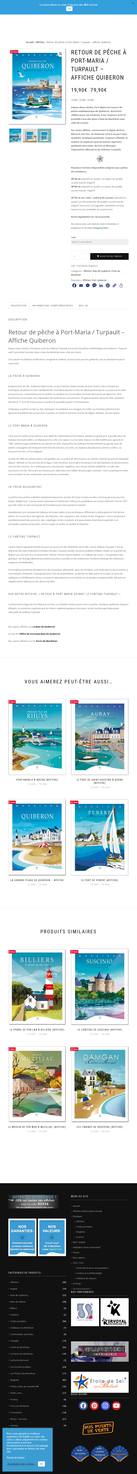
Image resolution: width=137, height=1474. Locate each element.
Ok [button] (41, 1464)
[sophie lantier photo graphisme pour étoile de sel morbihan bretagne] (85, 1311)
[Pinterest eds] (94, 1405)
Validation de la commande (86, 1247)
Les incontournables (20, 1366)
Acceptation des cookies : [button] (22, 1464)
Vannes (14, 1425)
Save (15, 52)
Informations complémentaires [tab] (52, 305)
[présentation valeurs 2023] (52, 1237)
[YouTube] (116, 1405)
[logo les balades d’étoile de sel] (100, 1382)
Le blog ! (77, 1283)
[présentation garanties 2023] (22, 1237)
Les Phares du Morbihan (22, 1373)
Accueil (30, 42)
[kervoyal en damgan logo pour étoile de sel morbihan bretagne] (115, 1311)
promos (80, 1236)
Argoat (13, 1288)
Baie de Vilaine (17, 1301)
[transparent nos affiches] (80, 1453)
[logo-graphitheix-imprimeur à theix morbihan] (100, 1351)
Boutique (77, 1216)
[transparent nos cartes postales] (100, 1453)
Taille (73, 237)
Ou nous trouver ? (82, 1288)
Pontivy (14, 1399)
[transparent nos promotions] (119, 1453)
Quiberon (102, 280)
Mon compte (79, 1242)
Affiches (40, 42)
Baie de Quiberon (102, 270)
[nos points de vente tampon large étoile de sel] (96, 1427)
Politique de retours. (86, 1278)
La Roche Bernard (19, 1360)
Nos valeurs (79, 1257)
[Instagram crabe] (105, 1405)
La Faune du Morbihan (21, 1353)
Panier (76, 1252)
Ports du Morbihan (19, 1405)
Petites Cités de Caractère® (24, 1386)
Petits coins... (16, 1392)
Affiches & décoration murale (87, 1211)
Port (94, 280)
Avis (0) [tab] (83, 305)
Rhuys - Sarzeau (18, 1418)
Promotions (16, 1412)
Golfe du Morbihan (20, 1347)
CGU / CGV (78, 1262)
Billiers (13, 1308)
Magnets (14, 1379)
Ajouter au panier (111, 256)
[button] (60, 54)
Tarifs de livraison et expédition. (92, 1267)
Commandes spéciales (21, 1334)
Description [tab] (19, 305)
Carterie (14, 1314)
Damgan (14, 1340)
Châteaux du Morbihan (22, 1327)
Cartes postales (18, 1321)
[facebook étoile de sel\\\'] (83, 1405)
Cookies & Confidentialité (89, 1273)
